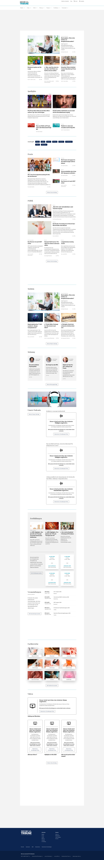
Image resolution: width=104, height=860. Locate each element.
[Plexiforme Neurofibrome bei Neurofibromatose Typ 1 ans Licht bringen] (39, 101)
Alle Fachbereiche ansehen (52, 685)
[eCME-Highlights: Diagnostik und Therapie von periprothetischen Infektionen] (36, 526)
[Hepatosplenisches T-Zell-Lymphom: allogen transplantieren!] (35, 317)
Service (56, 832)
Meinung (54, 141)
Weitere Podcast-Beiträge (34, 414)
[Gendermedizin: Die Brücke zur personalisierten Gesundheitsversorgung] (64, 101)
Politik (43, 141)
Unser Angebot (58, 837)
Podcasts (61, 141)
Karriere (56, 838)
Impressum (28, 846)
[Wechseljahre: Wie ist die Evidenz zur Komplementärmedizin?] (44, 44)
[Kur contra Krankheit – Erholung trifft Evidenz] (67, 526)
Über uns (57, 834)
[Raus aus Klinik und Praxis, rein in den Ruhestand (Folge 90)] (31, 125)
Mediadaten (57, 835)
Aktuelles (43, 832)
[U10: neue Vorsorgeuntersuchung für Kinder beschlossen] (39, 164)
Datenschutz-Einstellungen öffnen (61, 434)
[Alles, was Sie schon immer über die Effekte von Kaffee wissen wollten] (52, 60)
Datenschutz (37, 846)
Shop (71, 1)
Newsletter (44, 144)
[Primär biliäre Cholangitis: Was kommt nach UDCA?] (52, 317)
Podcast (43, 840)
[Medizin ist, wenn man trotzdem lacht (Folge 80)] (56, 125)
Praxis (37, 141)
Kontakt (22, 846)
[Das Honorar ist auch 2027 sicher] (56, 181)
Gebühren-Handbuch (65, 1)
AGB (32, 846)
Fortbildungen (69, 141)
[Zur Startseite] (24, 3)
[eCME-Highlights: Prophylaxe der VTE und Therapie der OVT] (52, 526)
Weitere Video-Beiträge (52, 762)
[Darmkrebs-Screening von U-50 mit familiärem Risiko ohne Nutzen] (39, 227)
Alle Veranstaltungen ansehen (34, 613)
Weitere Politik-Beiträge (52, 261)
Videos (37, 144)
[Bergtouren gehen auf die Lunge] (35, 60)
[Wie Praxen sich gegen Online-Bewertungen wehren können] (56, 160)
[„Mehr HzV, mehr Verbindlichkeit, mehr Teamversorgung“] (39, 211)
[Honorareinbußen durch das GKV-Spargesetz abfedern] (56, 171)
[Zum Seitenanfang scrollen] (101, 857)
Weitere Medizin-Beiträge (52, 343)
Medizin (48, 141)
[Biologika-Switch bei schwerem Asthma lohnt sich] (68, 317)
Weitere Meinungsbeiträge (52, 384)
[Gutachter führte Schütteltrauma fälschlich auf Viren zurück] (68, 60)
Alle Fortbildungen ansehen (36, 573)
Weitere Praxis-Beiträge (52, 192)
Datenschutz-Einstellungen (47, 846)
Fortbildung (44, 841)
